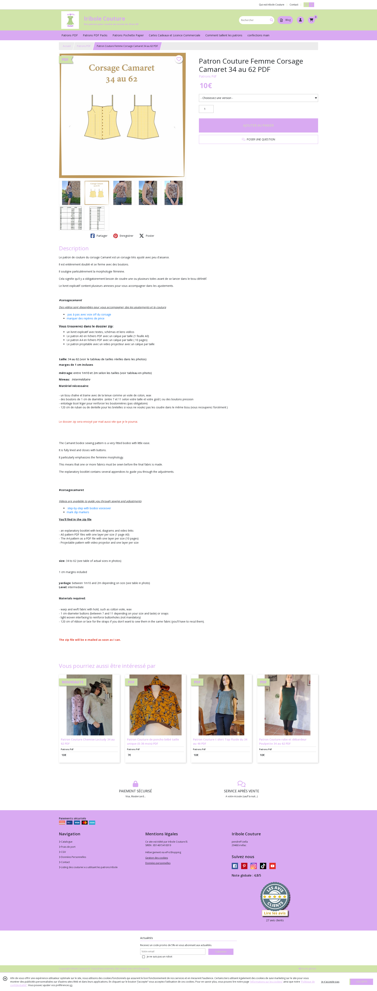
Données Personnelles (73, 857)
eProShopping (141, 968)
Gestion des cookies (156, 857)
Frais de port (67, 846)
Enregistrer (126, 236)
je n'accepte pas (330, 981)
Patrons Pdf (207, 76)
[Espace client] (300, 20)
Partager (101, 236)
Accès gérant (308, 968)
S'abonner (221, 951)
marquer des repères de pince (85, 318)
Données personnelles (157, 863)
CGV (63, 852)
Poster (149, 236)
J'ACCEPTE (361, 981)
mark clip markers (78, 512)
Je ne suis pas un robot (159, 956)
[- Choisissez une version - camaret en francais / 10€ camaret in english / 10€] (258, 98)
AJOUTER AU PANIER (258, 125)
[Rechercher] (271, 20)
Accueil (67, 46)
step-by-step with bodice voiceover (89, 508)
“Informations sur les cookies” (266, 981)
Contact (294, 4)
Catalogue (66, 841)
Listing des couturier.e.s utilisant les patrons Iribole (89, 867)
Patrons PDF (84, 46)
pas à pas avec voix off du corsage (89, 314)
